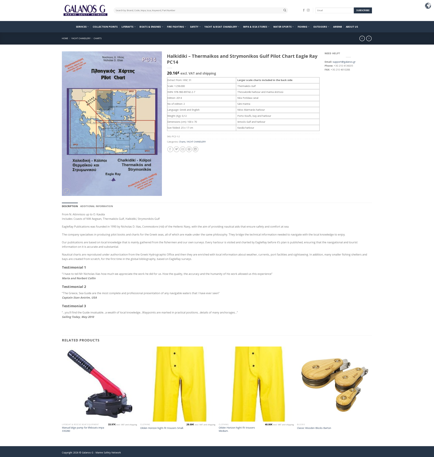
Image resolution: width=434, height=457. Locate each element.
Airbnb (337, 26)
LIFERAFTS (127, 26)
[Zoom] (66, 191)
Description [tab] (70, 206)
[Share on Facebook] (170, 149)
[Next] (371, 396)
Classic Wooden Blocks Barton (314, 428)
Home (65, 38)
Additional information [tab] (96, 206)
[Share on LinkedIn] (195, 149)
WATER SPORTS (282, 26)
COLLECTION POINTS (105, 26)
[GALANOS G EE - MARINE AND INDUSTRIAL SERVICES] (85, 10)
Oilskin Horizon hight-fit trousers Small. (162, 428)
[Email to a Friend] (183, 149)
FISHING (302, 26)
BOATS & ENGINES (150, 26)
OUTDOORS (320, 26)
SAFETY (194, 26)
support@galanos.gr (344, 61)
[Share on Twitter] (176, 149)
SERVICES (81, 26)
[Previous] (62, 396)
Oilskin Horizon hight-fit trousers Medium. (237, 429)
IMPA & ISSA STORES (255, 26)
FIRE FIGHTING (175, 26)
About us (352, 26)
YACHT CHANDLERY (81, 38)
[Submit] (285, 10)
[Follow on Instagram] (308, 10)
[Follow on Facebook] (303, 10)
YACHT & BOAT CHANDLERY (220, 26)
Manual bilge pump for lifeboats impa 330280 (83, 429)
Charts (98, 38)
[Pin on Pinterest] (189, 149)
